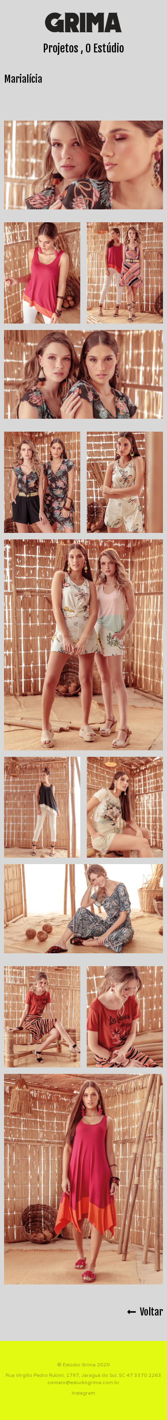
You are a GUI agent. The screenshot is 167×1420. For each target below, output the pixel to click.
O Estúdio (105, 48)
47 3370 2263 (143, 1375)
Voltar (149, 1312)
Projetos (60, 48)
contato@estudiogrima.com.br (83, 1382)
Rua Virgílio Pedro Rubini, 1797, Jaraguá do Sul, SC (65, 1375)
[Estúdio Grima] (83, 22)
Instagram (83, 1393)
